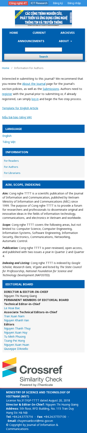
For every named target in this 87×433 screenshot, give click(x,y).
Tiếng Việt (9, 142)
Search (43, 56)
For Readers (11, 161)
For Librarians (12, 173)
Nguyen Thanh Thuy (17, 328)
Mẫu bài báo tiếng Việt (17, 117)
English (7, 136)
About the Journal (34, 84)
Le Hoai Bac (12, 308)
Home (14, 33)
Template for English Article (20, 108)
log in (35, 99)
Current (39, 33)
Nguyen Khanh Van (16, 320)
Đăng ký (58, 3)
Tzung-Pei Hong (14, 340)
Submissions (51, 89)
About (64, 41)
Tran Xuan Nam (14, 316)
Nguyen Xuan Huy (15, 332)
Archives (67, 33)
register (7, 94)
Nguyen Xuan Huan (16, 345)
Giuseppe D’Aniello (16, 349)
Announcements (31, 41)
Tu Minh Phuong (14, 336)
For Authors (11, 167)
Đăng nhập (74, 3)
